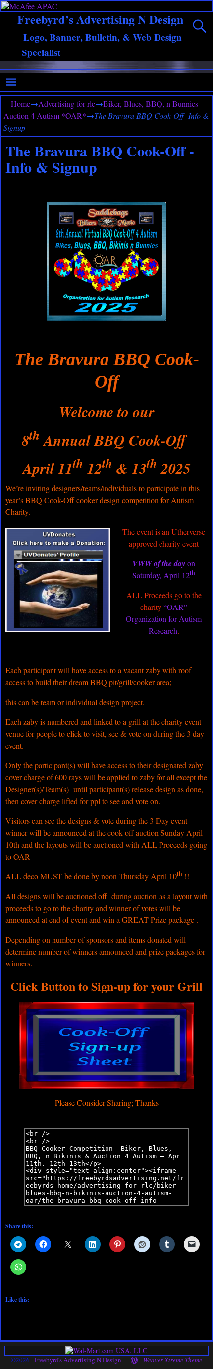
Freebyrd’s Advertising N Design (100, 19)
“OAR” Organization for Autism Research (164, 619)
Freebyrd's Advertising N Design (78, 1359)
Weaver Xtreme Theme (172, 1359)
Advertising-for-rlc (66, 104)
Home (20, 104)
